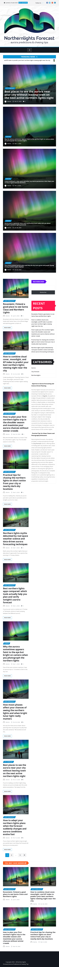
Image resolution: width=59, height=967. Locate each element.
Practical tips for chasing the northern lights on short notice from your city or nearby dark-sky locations (14, 481)
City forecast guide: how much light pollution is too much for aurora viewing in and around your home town (28, 93)
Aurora (33, 368)
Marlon (9, 101)
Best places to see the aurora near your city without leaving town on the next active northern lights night (14, 770)
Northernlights (35, 375)
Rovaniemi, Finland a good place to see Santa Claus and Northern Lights (15, 308)
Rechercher (38, 281)
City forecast (35, 371)
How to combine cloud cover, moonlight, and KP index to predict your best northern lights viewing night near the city (16, 363)
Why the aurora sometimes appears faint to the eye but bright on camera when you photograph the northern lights (29, 139)
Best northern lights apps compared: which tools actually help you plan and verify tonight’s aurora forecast (15, 595)
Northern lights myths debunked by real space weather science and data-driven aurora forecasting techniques (15, 539)
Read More (7, 327)
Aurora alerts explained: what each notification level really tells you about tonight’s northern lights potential (28, 224)
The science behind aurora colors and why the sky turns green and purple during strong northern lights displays (29, 266)
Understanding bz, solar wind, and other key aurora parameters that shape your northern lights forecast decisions (29, 182)
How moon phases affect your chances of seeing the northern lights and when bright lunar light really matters (15, 711)
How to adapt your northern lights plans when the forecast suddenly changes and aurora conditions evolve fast (14, 827)
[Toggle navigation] (29, 49)
